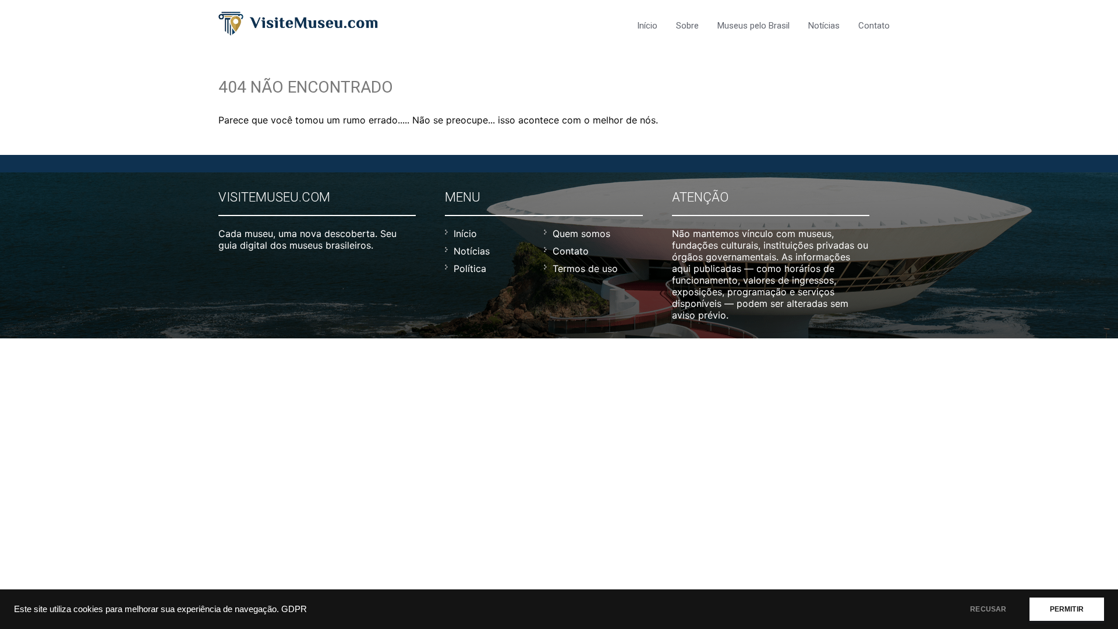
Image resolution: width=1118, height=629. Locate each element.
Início (647, 25)
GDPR (294, 609)
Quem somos (581, 233)
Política (470, 268)
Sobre (687, 25)
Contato (874, 25)
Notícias (824, 25)
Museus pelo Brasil (753, 25)
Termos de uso (585, 268)
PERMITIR (1067, 609)
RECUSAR (988, 609)
